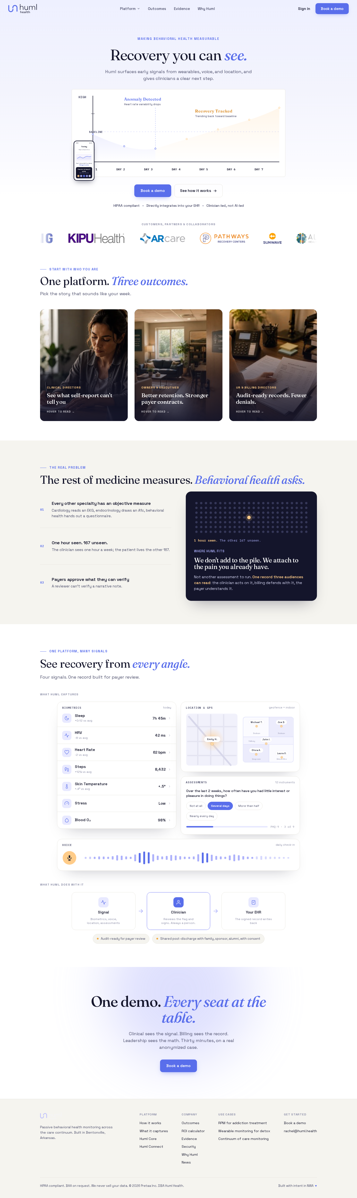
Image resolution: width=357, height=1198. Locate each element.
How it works (150, 1123)
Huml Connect (151, 1146)
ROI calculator (193, 1131)
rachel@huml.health (300, 1131)
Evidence (182, 8)
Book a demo (332, 8)
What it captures (154, 1131)
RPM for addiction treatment (242, 1123)
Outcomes (157, 8)
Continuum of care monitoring (243, 1139)
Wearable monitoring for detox (244, 1131)
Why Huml (206, 8)
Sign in (304, 8)
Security (189, 1146)
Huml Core (148, 1139)
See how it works (195, 190)
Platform (128, 8)
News (186, 1162)
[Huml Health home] (22, 9)
